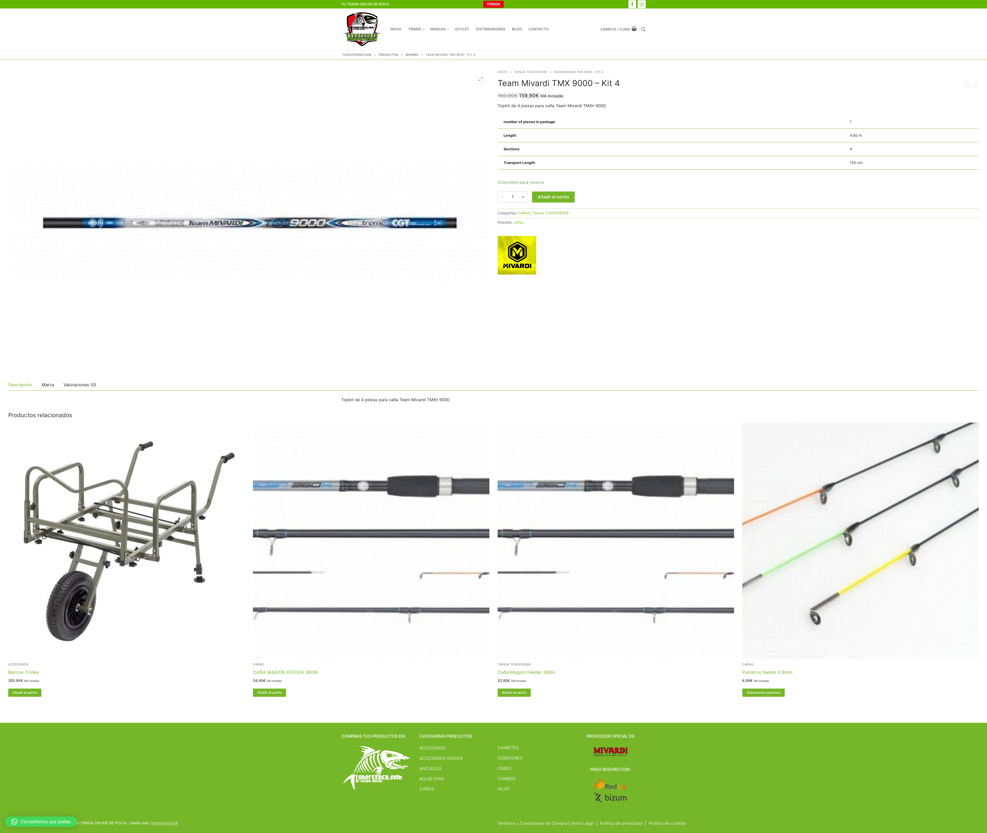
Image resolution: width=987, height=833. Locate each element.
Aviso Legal (582, 823)
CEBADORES (509, 758)
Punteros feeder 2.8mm (767, 672)
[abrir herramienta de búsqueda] (643, 29)
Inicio (502, 72)
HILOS (503, 788)
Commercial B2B (164, 823)
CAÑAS (524, 213)
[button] (481, 79)
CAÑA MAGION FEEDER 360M (285, 672)
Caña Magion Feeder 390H (526, 672)
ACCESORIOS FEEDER (441, 758)
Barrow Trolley (23, 672)
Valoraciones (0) (79, 384)
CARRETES (508, 747)
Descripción (20, 384)
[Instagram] (642, 4)
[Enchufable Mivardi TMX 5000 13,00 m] (976, 84)
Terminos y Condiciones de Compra (532, 823)
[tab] (20, 385)
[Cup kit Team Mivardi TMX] (967, 84)
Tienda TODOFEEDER (530, 72)
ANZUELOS (430, 768)
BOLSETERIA (431, 778)
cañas (519, 222)
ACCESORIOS (18, 664)
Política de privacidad (621, 823)
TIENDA (493, 4)
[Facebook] (632, 4)
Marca (48, 384)
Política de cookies (667, 823)
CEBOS (504, 768)
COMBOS (506, 778)
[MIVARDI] (517, 256)
